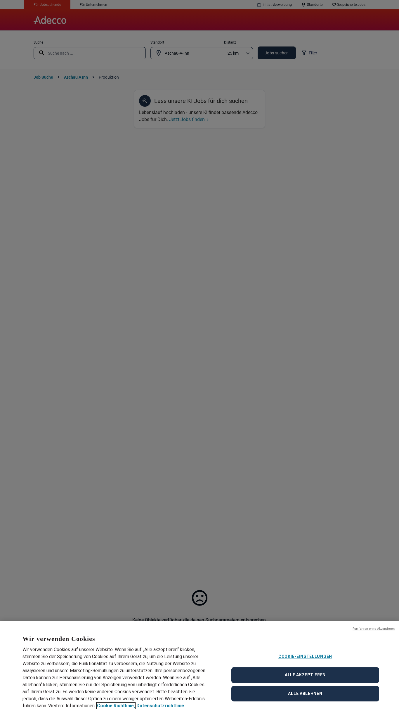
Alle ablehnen (305, 693)
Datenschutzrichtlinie (160, 705)
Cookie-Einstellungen (305, 656)
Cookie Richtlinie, (116, 705)
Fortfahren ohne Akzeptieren (374, 629)
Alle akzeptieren (305, 674)
